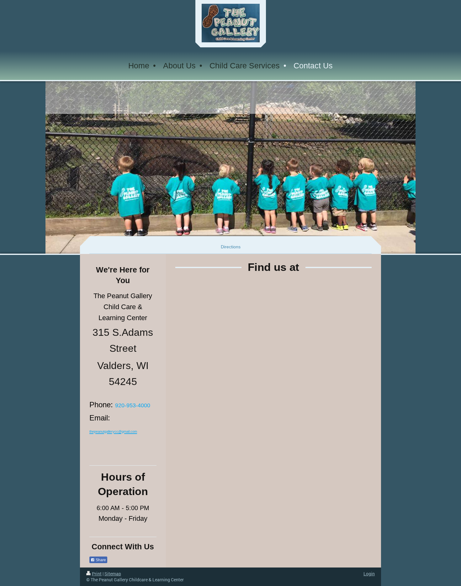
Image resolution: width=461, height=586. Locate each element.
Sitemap (112, 574)
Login (369, 574)
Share (100, 560)
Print (97, 574)
